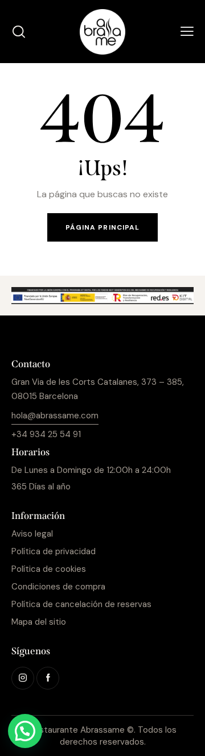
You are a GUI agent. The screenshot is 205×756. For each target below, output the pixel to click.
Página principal (102, 227)
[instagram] (22, 678)
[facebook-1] (47, 678)
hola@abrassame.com (55, 415)
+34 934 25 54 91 (46, 434)
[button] (187, 31)
